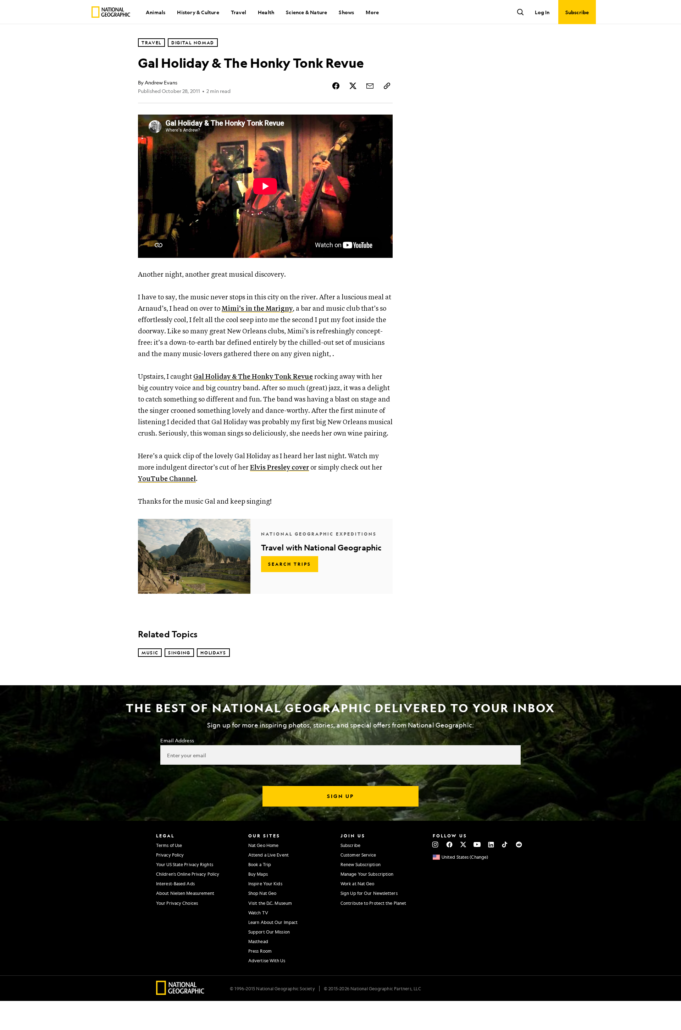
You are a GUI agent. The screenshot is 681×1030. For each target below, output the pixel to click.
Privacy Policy (170, 855)
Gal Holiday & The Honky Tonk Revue (253, 376)
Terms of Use (169, 845)
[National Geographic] (111, 12)
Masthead (258, 941)
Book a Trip (259, 864)
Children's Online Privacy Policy (187, 874)
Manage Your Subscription (366, 874)
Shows (346, 12)
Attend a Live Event (268, 855)
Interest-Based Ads (175, 883)
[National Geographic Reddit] (518, 844)
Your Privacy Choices (177, 903)
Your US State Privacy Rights (184, 864)
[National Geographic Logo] (180, 992)
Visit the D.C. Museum (270, 903)
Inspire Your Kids (265, 883)
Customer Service (358, 855)
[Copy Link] (387, 86)
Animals (155, 12)
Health (266, 12)
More (372, 12)
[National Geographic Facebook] (449, 844)
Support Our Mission (269, 932)
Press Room (260, 951)
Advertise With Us (266, 960)
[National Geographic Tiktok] (504, 844)
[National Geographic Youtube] (477, 844)
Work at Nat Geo (357, 883)
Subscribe (350, 845)
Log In (542, 12)
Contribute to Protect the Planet (373, 903)
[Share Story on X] (353, 86)
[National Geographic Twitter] (463, 844)
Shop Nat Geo (262, 893)
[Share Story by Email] (370, 86)
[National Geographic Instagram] (435, 844)
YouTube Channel (167, 479)
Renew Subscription (360, 864)
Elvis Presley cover (279, 467)
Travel (238, 12)
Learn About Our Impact (273, 922)
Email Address (177, 740)
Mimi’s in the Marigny (257, 308)
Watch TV (258, 912)
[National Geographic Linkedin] (491, 844)
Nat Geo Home (263, 845)
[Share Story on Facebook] (336, 86)
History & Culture (198, 12)
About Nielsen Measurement (185, 893)
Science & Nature (306, 12)
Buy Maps (258, 874)
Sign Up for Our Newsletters (369, 893)
